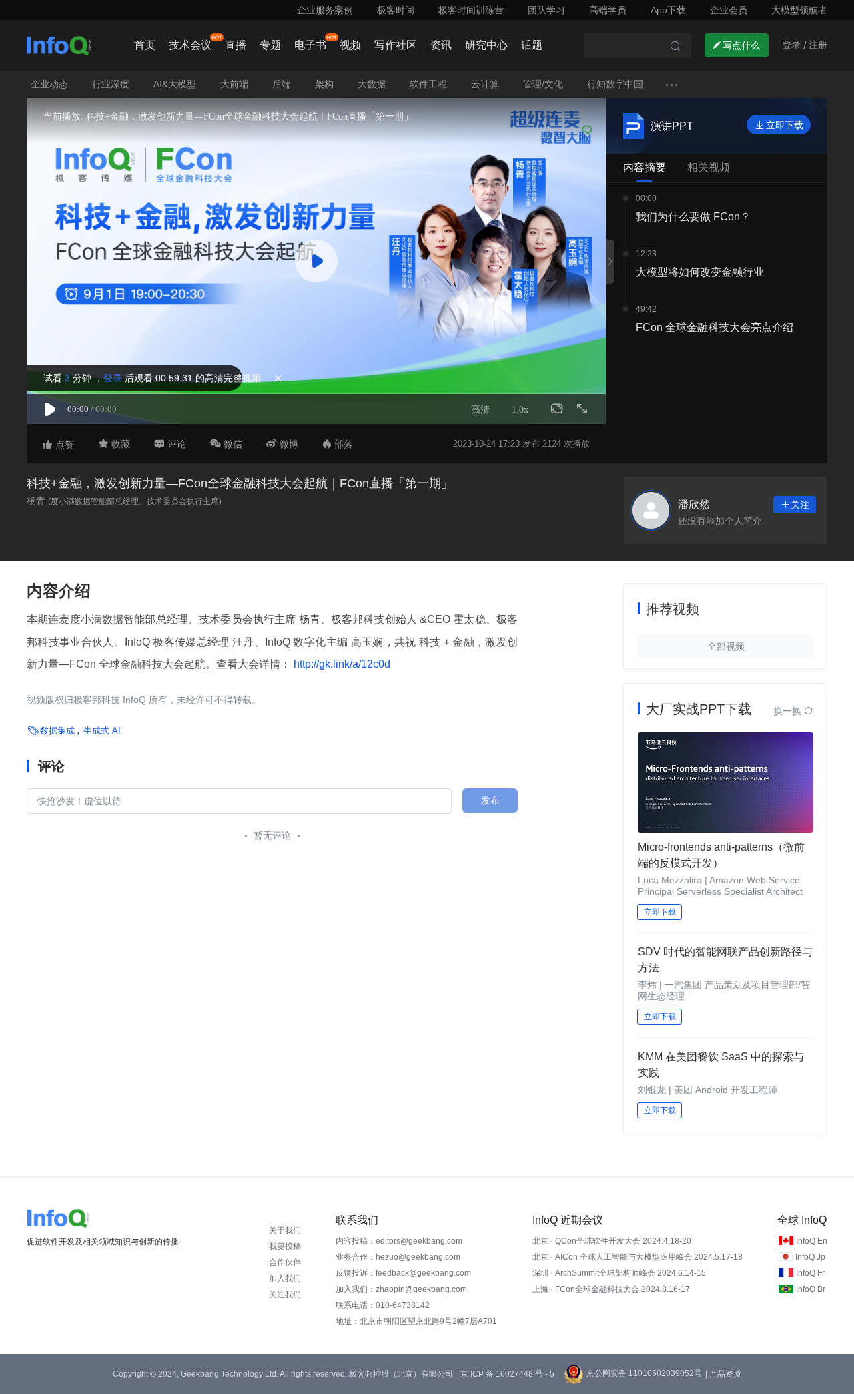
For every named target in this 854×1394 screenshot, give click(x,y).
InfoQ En (811, 1241)
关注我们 (285, 1294)
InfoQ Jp (810, 1257)
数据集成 (57, 731)
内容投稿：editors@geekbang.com (399, 1241)
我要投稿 (285, 1246)
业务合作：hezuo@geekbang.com (398, 1257)
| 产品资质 (723, 1374)
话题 (531, 45)
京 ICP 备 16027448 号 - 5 (507, 1374)
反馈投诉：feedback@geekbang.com (403, 1273)
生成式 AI (102, 731)
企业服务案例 (325, 10)
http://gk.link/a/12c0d (340, 664)
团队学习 (546, 10)
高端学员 (607, 10)
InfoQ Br (810, 1289)
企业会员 (728, 10)
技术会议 (190, 45)
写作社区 (395, 45)
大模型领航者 (799, 10)
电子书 (310, 45)
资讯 (441, 45)
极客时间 (395, 10)
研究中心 (486, 45)
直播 (235, 45)
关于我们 (285, 1230)
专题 (270, 45)
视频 (350, 45)
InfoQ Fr (810, 1273)
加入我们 (285, 1278)
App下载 (668, 10)
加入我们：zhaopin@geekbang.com (401, 1289)
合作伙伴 (285, 1262)
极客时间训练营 (471, 10)
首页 (144, 45)
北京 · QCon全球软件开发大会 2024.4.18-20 (611, 1241)
